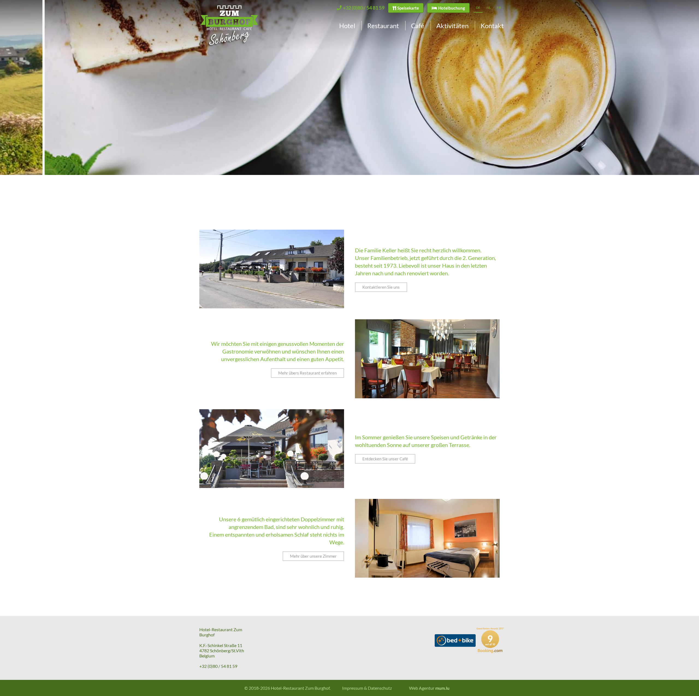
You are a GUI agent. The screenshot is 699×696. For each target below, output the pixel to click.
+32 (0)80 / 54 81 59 (218, 666)
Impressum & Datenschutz (367, 688)
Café (417, 25)
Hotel (347, 25)
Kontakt (492, 25)
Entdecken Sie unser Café (385, 458)
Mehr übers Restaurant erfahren (307, 372)
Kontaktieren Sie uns (381, 287)
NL (489, 7)
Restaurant (383, 25)
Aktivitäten (452, 25)
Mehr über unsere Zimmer (313, 556)
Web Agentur (421, 688)
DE (478, 7)
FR (499, 7)
